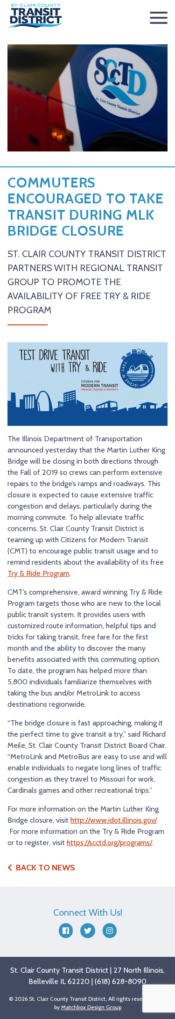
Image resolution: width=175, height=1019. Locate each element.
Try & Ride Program (38, 573)
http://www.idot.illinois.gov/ (113, 820)
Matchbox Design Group (91, 1007)
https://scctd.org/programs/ (109, 842)
